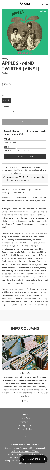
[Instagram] (25, 437)
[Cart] (47, 3)
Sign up (18, 180)
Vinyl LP (6, 100)
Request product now (25, 156)
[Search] (41, 3)
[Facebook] (19, 437)
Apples (5, 72)
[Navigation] (2, 3)
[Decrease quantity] (4, 111)
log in (26, 180)
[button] (22, 401)
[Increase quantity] (13, 111)
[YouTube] (31, 437)
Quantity (5, 106)
